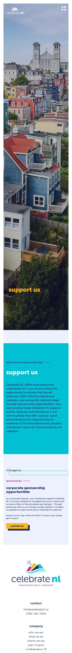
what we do (36, 636)
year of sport (36, 645)
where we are (36, 640)
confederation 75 (36, 649)
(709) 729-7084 (36, 613)
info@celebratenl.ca (35, 609)
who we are (35, 632)
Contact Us (17, 526)
